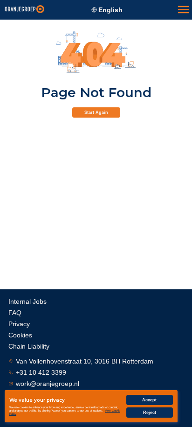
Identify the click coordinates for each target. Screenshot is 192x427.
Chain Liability (28, 346)
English (110, 10)
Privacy (19, 324)
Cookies (20, 335)
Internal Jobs (27, 301)
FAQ (14, 312)
